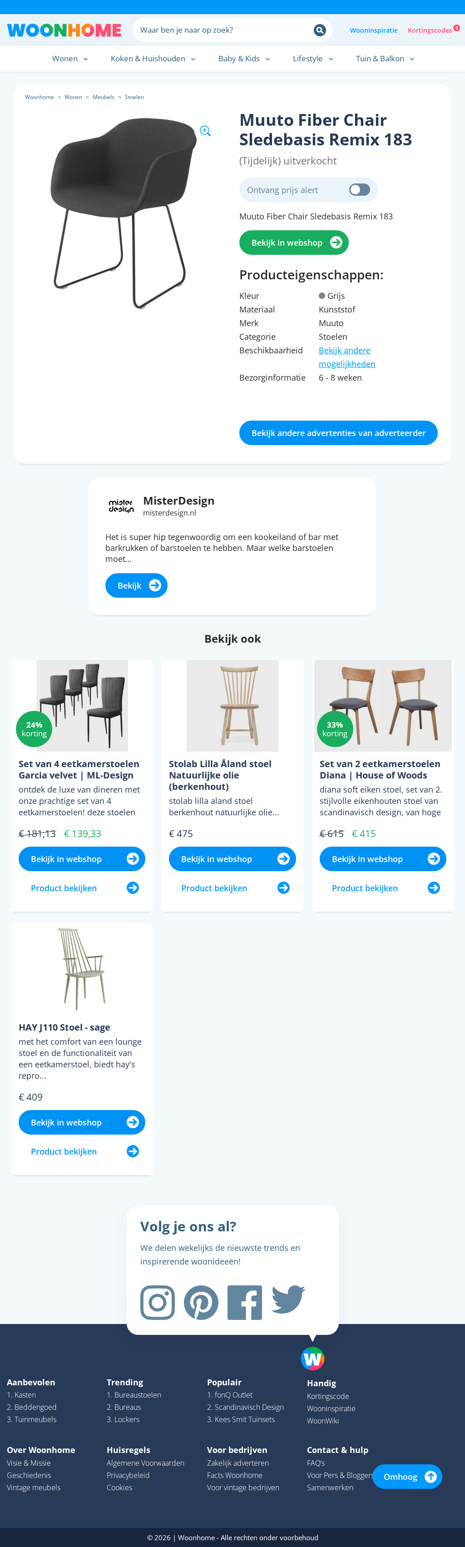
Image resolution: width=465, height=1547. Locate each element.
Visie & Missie (29, 1463)
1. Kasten (21, 1395)
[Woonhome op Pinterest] (201, 1302)
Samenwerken (330, 1487)
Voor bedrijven (237, 1449)
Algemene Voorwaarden (145, 1463)
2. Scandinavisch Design (245, 1407)
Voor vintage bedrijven (243, 1487)
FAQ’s (316, 1463)
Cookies (119, 1487)
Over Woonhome (41, 1449)
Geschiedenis (29, 1475)
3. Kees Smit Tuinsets (241, 1419)
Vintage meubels (33, 1487)
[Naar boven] (317, 1344)
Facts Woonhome (234, 1475)
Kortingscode (328, 1396)
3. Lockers (123, 1419)
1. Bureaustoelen (134, 1395)
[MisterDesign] (121, 505)
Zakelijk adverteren (238, 1463)
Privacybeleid (128, 1475)
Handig (321, 1383)
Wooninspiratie (374, 30)
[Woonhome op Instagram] (157, 1302)
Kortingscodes (430, 30)
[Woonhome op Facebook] (245, 1302)
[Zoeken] (320, 30)
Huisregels (128, 1449)
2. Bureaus (124, 1407)
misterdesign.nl (169, 513)
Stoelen (134, 97)
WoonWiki (323, 1421)
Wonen (73, 97)
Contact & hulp (337, 1449)
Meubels (103, 97)
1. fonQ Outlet (229, 1395)
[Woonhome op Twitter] (288, 1302)
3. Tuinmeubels (31, 1419)
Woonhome (39, 97)
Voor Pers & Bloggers (340, 1475)
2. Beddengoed (32, 1407)
